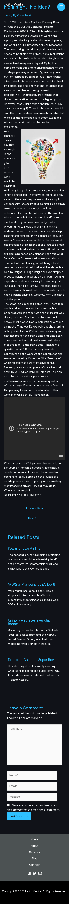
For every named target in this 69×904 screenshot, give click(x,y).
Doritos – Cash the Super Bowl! (32, 660)
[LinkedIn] (29, 873)
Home (34, 839)
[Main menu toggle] (61, 7)
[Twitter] (34, 873)
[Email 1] (40, 873)
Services (34, 852)
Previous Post (34, 508)
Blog (34, 858)
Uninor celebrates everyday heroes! (29, 622)
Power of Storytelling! (24, 548)
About (34, 846)
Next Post (34, 518)
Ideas (7, 15)
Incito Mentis (14, 4)
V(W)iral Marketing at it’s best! (31, 584)
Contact (34, 865)
